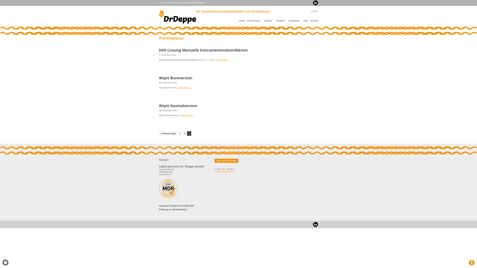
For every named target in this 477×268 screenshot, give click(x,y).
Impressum (164, 205)
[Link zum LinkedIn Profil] (315, 2)
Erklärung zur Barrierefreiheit (173, 209)
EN (316, 11)
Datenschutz (177, 205)
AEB (191, 205)
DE (312, 11)
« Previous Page (168, 134)
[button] (5, 262)
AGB (186, 205)
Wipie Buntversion (175, 77)
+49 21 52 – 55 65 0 (169, 2)
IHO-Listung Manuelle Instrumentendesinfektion (203, 50)
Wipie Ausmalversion (178, 105)
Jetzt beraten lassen (226, 160)
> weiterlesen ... (222, 60)
